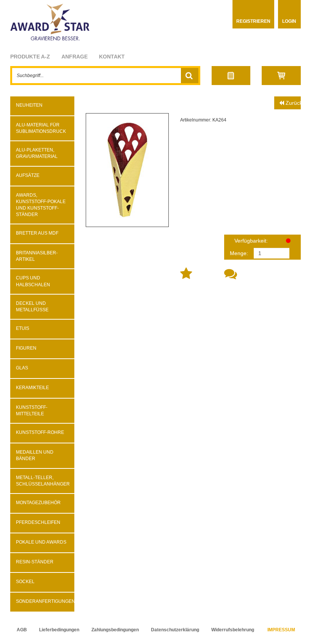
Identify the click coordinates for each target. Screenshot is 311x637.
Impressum (281, 629)
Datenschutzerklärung (175, 629)
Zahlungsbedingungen (115, 629)
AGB (22, 629)
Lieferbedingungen (59, 629)
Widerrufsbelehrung (232, 629)
